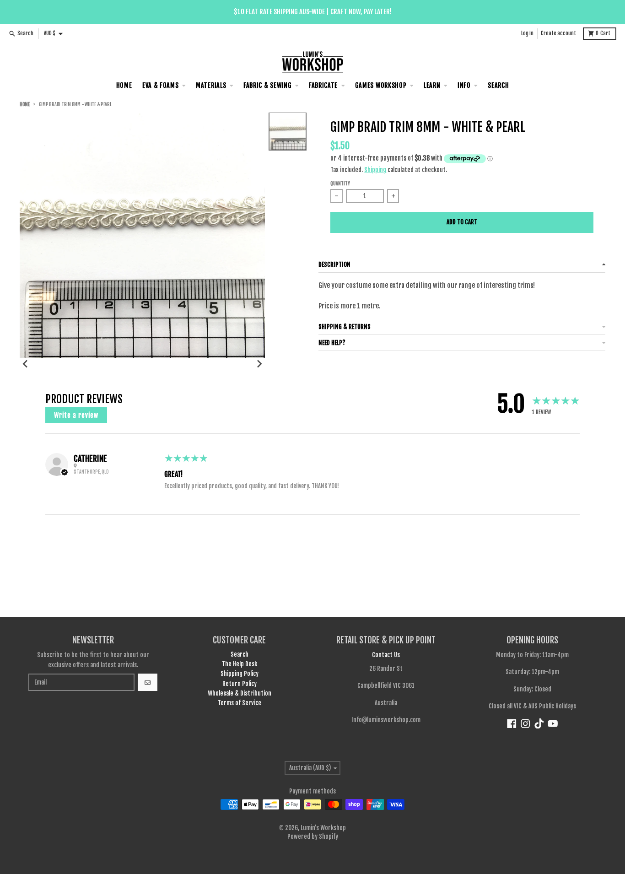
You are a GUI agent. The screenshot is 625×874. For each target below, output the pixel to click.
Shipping (375, 169)
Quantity (340, 184)
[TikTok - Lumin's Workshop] (539, 723)
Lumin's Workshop (323, 827)
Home (25, 105)
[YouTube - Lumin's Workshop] (553, 723)
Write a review (76, 415)
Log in (527, 33)
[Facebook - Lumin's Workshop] (511, 723)
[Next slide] (259, 364)
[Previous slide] (26, 364)
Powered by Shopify (312, 836)
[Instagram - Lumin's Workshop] (525, 723)
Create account (558, 33)
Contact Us (386, 654)
